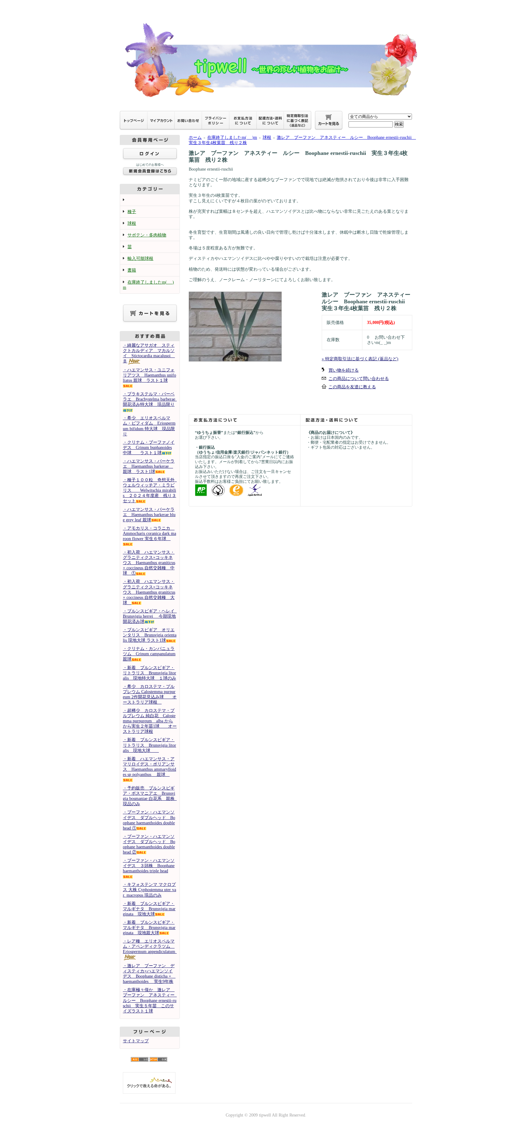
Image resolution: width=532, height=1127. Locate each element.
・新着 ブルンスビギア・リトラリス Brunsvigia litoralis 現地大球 (149, 745)
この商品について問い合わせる (358, 378)
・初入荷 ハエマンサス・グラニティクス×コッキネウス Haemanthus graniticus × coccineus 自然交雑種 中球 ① (149, 563)
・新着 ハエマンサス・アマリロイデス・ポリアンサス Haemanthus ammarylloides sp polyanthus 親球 (149, 767)
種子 (131, 211)
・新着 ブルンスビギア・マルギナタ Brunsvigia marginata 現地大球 (149, 908)
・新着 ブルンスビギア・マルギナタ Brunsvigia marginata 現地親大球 (149, 927)
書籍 (131, 270)
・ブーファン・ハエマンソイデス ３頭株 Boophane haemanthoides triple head (149, 865)
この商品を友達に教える (352, 387)
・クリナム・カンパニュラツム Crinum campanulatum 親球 (149, 653)
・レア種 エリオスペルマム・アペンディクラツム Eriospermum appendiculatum (151, 946)
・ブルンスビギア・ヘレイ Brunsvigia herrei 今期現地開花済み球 (151, 616)
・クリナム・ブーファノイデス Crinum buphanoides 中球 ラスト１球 (149, 447)
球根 (131, 223)
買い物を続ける (343, 370)
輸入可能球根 (140, 258)
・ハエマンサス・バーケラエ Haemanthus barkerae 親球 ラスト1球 (149, 466)
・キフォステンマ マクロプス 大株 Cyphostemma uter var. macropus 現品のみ (149, 889)
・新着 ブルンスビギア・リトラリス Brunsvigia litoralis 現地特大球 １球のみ (149, 673)
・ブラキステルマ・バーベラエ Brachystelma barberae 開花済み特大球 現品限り (151, 399)
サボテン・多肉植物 (146, 235)
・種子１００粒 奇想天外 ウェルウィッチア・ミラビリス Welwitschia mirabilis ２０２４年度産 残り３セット (151, 490)
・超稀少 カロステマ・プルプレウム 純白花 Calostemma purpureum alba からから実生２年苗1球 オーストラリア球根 (150, 721)
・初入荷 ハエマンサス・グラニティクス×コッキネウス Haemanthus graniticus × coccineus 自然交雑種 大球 (149, 592)
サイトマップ (136, 1041)
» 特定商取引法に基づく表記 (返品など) (360, 359)
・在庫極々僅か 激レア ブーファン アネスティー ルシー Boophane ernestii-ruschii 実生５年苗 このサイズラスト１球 (151, 1000)
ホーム (195, 137)
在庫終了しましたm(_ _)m (232, 137)
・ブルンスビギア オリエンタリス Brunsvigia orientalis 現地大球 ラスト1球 (149, 635)
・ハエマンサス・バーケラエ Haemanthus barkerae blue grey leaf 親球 (149, 514)
